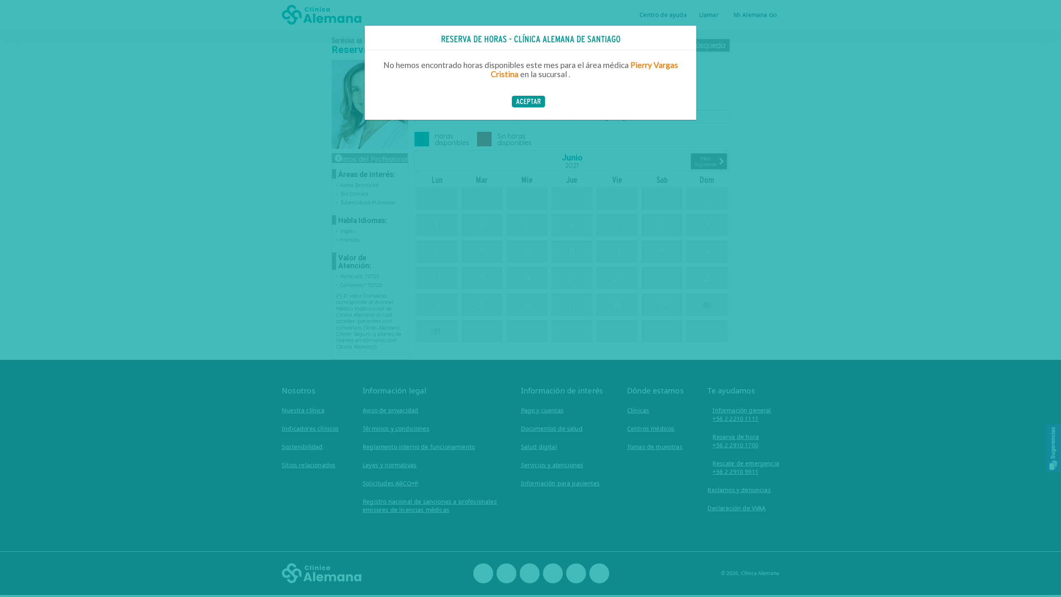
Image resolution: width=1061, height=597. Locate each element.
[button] (528, 101)
